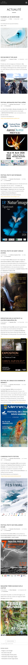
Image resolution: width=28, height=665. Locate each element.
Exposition (11, 104)
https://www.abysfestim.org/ (18, 402)
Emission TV (12, 59)
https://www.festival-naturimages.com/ (10, 196)
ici (21, 272)
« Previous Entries (10, 641)
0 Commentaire (8, 105)
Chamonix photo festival (10, 456)
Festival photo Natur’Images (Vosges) (9, 656)
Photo (11, 18)
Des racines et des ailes (9, 57)
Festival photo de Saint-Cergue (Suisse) (9, 658)
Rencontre (18, 104)
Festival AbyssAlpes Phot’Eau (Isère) (13, 102)
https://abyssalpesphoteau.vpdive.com (10, 118)
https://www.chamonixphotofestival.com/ (11, 476)
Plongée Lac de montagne (10, 17)
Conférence (12, 254)
